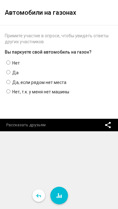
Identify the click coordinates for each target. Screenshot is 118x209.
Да (15, 72)
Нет (15, 62)
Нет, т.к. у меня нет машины (40, 91)
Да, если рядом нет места (38, 82)
